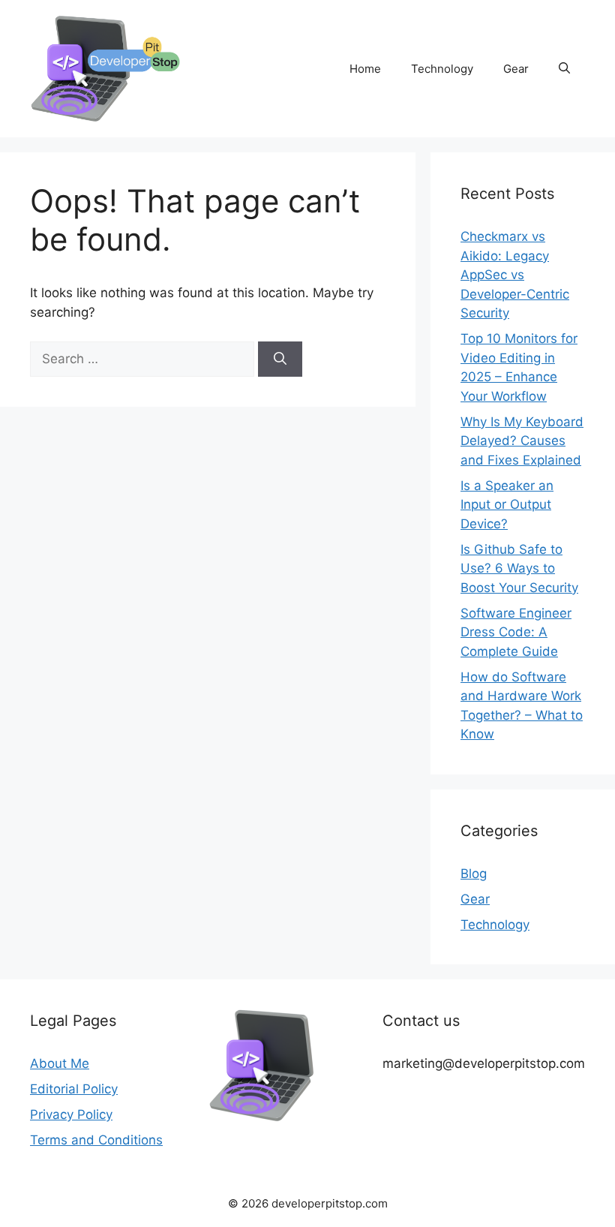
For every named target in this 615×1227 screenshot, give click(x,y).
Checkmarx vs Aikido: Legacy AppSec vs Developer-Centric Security (514, 274)
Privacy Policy (71, 1114)
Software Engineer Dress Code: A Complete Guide (516, 632)
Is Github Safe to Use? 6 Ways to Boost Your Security (519, 568)
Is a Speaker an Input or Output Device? (507, 504)
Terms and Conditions (96, 1139)
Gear (516, 69)
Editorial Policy (74, 1088)
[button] (564, 69)
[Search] (280, 359)
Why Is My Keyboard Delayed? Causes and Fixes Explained (522, 441)
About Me (59, 1063)
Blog (473, 873)
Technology (442, 69)
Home (365, 69)
